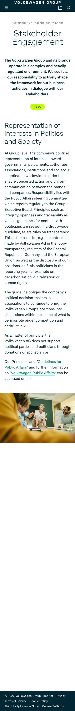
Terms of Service (16, 701)
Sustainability (20, 23)
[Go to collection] (60, 7)
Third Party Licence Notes (22, 706)
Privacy (61, 696)
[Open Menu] (8, 7)
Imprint (48, 696)
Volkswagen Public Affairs (33, 373)
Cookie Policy (38, 701)
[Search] (68, 8)
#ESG (37, 107)
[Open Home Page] (38, 2)
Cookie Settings (53, 706)
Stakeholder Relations (49, 23)
